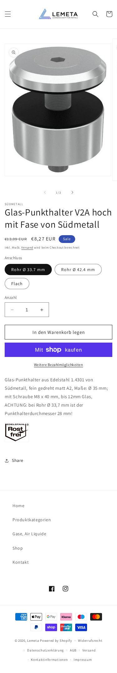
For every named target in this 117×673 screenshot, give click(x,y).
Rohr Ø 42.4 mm (78, 269)
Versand (27, 247)
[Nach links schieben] (45, 192)
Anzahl (11, 297)
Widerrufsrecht (90, 640)
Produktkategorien (31, 519)
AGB (73, 650)
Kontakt (20, 562)
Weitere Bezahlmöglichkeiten (58, 364)
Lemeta (33, 640)
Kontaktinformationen (49, 659)
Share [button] (17, 460)
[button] (8, 14)
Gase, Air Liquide (29, 534)
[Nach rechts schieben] (72, 192)
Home (18, 505)
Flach (17, 283)
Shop (17, 548)
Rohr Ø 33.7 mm (28, 269)
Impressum (83, 659)
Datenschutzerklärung (45, 650)
